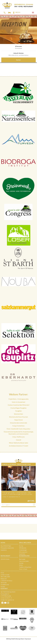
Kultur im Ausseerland (18, 402)
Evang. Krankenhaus (18, 426)
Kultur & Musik (23, 569)
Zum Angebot (6, 505)
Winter (21, 565)
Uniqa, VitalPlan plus (18, 437)
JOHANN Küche (5, 559)
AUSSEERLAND (24, 556)
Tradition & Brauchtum (25, 567)
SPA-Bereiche (22, 548)
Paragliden (18, 411)
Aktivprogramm (23, 552)
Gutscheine (4, 550)
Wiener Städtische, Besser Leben (18, 443)
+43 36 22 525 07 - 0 (6, 598)
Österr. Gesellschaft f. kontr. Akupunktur (18, 429)
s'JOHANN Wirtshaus (6, 580)
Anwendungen (23, 550)
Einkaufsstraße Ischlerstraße (18, 423)
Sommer (21, 563)
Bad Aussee (22, 559)
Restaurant (5, 556)
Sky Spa (21, 546)
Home (3, 542)
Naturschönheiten (24, 561)
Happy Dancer (18, 420)
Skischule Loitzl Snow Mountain (18, 417)
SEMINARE (4, 582)
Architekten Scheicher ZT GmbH (18, 446)
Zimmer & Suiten (5, 574)
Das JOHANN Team (6, 546)
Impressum (28, 639)
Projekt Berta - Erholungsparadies (19, 399)
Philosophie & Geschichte (7, 548)
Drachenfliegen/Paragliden (18, 408)
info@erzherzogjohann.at (7, 600)
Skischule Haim (18, 414)
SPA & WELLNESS (25, 542)
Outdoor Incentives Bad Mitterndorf (18, 405)
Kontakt (3, 586)
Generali (18, 440)
